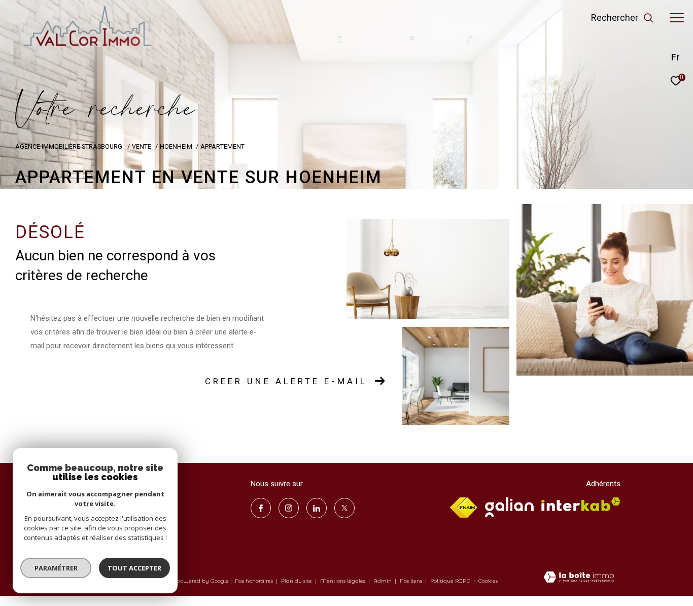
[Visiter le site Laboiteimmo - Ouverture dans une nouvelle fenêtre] (578, 578)
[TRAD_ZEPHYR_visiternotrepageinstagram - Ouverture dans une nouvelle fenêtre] (289, 508)
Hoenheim (176, 146)
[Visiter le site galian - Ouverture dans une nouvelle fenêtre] (509, 507)
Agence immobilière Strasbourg (69, 146)
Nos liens (412, 581)
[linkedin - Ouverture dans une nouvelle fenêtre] (316, 508)
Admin (383, 581)
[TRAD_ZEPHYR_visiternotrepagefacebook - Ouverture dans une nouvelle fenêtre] (261, 508)
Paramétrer (56, 568)
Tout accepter (134, 568)
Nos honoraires (254, 581)
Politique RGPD (450, 581)
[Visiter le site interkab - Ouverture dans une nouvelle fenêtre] (580, 504)
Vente (141, 146)
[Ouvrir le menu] (677, 18)
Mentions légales (343, 581)
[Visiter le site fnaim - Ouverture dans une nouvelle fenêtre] (463, 507)
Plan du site (297, 581)
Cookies (488, 581)
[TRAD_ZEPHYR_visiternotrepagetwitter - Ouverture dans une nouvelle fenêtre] (344, 508)
